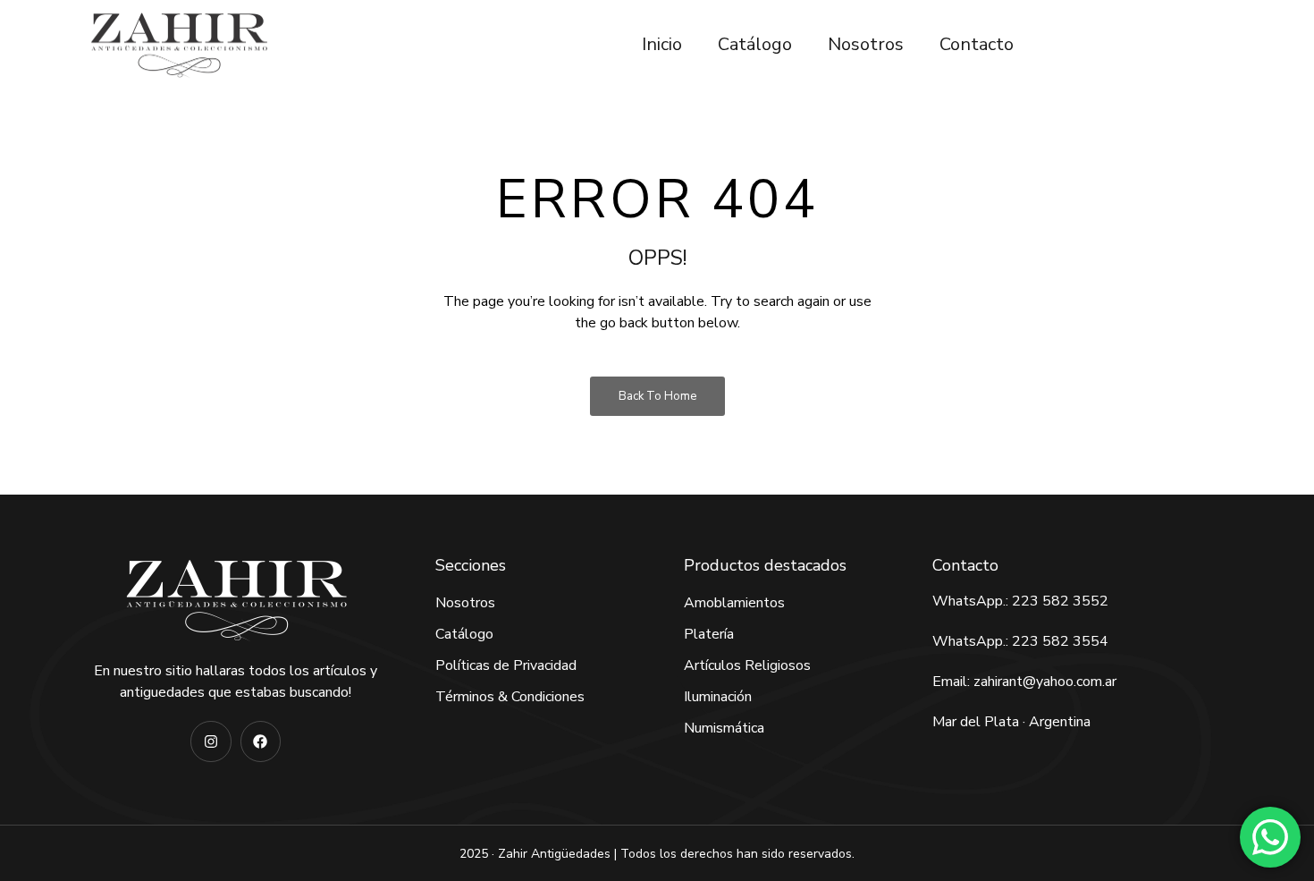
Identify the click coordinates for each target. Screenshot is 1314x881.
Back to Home (657, 396)
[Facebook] (260, 741)
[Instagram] (210, 741)
